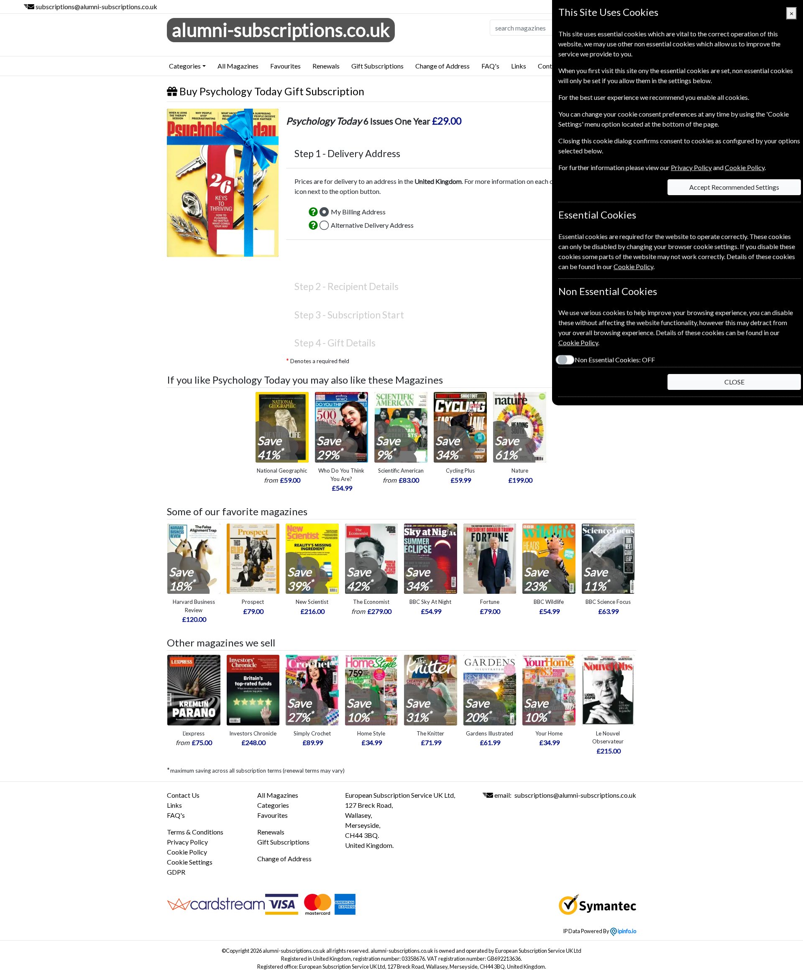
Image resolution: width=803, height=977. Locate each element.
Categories (273, 805)
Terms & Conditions (195, 832)
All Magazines (237, 66)
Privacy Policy (187, 842)
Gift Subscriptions (377, 66)
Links (518, 66)
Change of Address (442, 66)
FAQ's (490, 66)
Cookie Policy (187, 852)
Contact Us (183, 795)
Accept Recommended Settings (734, 187)
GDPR (176, 872)
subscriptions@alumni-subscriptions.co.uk (96, 6)
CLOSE (734, 382)
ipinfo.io (626, 931)
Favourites (285, 66)
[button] (313, 211)
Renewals (326, 66)
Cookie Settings (189, 862)
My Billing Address (358, 212)
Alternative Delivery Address (372, 225)
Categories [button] (185, 66)
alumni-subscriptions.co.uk (281, 30)
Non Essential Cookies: (615, 360)
